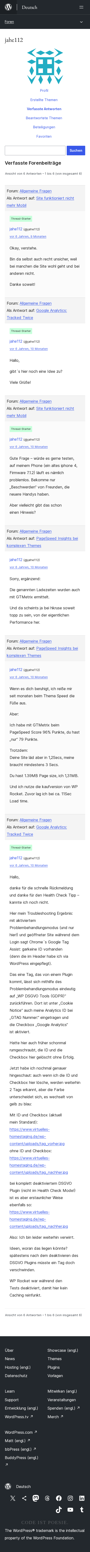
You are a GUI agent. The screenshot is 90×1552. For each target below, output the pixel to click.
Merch (56, 1416)
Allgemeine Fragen (36, 191)
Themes (55, 1358)
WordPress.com (21, 1432)
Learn (10, 1391)
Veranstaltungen (62, 1399)
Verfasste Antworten (44, 109)
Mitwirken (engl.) (62, 1391)
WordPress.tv (19, 1416)
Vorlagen (55, 1375)
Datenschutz (16, 1375)
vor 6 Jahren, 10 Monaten (29, 349)
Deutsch (23, 1486)
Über (9, 1350)
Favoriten (44, 136)
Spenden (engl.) (64, 1408)
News (10, 1358)
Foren (9, 22)
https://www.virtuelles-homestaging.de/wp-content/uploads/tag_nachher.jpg (39, 1165)
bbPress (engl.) (20, 1449)
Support (12, 1399)
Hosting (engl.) (18, 1367)
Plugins (54, 1367)
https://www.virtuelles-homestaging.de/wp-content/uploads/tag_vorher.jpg (37, 1136)
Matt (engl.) (17, 1440)
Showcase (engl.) (63, 1350)
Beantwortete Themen (44, 118)
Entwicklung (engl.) (21, 1408)
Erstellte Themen (44, 100)
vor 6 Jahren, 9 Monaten (28, 236)
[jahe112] (45, 67)
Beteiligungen (44, 127)
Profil (44, 90)
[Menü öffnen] (82, 7)
